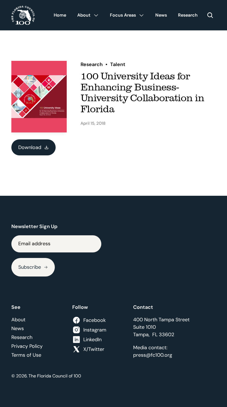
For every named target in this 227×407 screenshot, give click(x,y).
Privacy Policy (27, 346)
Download (29, 147)
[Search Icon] (210, 15)
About (18, 319)
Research (21, 337)
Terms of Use (26, 355)
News (17, 328)
